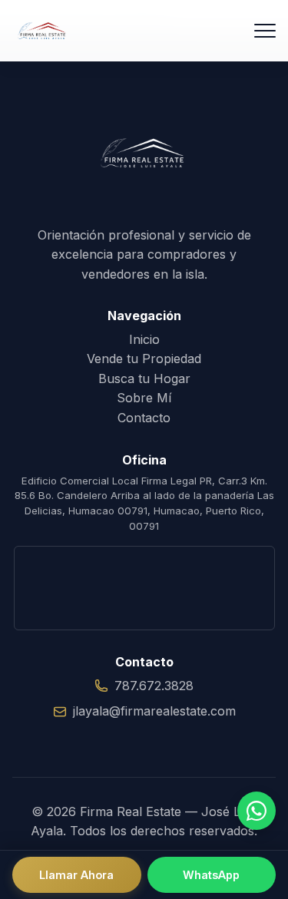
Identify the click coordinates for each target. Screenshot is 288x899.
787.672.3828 (154, 685)
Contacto (144, 417)
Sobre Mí (144, 397)
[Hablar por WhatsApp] (256, 811)
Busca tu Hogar (144, 378)
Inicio (144, 339)
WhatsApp (211, 874)
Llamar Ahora (76, 874)
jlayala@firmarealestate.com (154, 711)
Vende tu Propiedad (144, 358)
